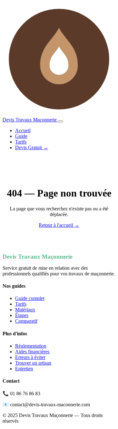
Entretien (24, 368)
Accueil (23, 130)
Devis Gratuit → (31, 147)
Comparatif (26, 321)
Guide (21, 136)
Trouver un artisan (33, 363)
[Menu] (60, 121)
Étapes (21, 315)
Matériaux (25, 309)
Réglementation (30, 346)
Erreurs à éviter (30, 357)
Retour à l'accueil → (59, 225)
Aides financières (32, 351)
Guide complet (29, 298)
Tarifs (20, 141)
